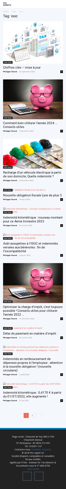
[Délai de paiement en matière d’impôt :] (33, 328)
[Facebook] (27, 476)
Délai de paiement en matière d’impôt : (30, 333)
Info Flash (8, 62)
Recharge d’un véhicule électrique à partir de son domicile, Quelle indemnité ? (32, 174)
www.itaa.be (33, 468)
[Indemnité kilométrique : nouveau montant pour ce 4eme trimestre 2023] (33, 210)
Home (5, 11)
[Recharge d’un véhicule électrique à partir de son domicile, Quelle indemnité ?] (33, 154)
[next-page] (38, 415)
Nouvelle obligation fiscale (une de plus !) (32, 195)
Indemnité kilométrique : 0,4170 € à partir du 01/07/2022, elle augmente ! (32, 394)
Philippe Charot (10, 71)
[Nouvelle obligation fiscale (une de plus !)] (33, 189)
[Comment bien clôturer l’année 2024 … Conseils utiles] (33, 99)
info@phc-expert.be (41, 449)
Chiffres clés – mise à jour (22, 67)
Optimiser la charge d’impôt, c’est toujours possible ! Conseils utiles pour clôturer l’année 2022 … (33, 310)
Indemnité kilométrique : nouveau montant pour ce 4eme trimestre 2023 (33, 219)
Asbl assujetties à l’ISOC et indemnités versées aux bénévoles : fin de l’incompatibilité (30, 247)
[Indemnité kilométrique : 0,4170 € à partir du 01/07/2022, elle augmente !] (33, 385)
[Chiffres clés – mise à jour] (33, 42)
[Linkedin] (39, 476)
